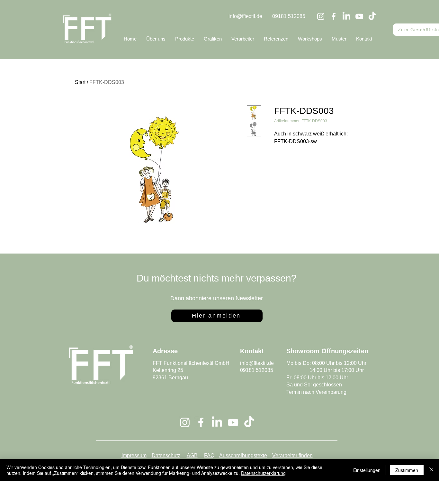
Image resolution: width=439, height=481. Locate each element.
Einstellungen (367, 470)
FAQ (209, 455)
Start (80, 82)
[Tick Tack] (372, 16)
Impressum (134, 455)
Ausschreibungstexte (243, 455)
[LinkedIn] (346, 16)
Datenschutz (166, 455)
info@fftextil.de (245, 16)
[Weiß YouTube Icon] (359, 16)
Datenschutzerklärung (263, 473)
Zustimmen (406, 470)
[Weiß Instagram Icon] (321, 16)
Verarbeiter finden (292, 455)
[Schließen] (431, 470)
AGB (192, 455)
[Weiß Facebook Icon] (333, 16)
